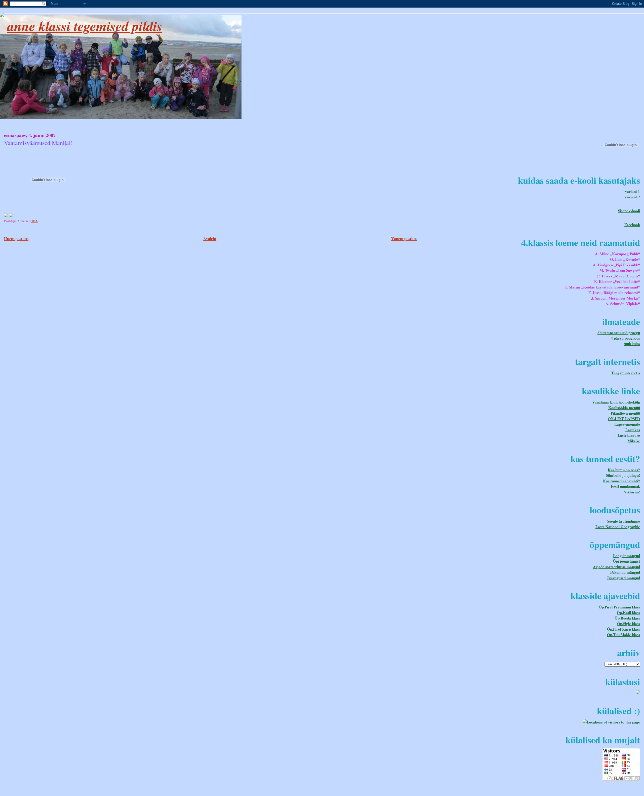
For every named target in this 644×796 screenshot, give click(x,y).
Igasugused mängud (623, 578)
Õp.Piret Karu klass (623, 629)
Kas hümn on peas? (624, 470)
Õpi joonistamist (626, 561)
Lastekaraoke (629, 435)
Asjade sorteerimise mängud (616, 566)
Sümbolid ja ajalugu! (623, 475)
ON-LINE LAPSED (624, 418)
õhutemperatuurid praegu (618, 332)
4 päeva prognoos (625, 338)
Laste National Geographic (617, 526)
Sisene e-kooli (629, 210)
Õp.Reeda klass (627, 618)
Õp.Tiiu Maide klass (623, 634)
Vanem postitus (404, 238)
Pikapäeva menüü (625, 413)
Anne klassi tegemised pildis (84, 25)
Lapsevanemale (627, 424)
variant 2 (632, 197)
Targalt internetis (625, 373)
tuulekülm (632, 343)
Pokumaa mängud (625, 572)
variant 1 (632, 191)
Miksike (633, 441)
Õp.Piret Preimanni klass (619, 607)
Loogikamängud (626, 555)
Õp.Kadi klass (628, 612)
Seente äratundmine (623, 521)
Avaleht (209, 238)
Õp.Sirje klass (628, 623)
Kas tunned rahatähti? (621, 481)
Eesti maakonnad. (625, 486)
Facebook (632, 224)
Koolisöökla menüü (624, 407)
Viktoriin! (632, 492)
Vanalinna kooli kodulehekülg (616, 402)
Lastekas (632, 429)
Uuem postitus (16, 238)
